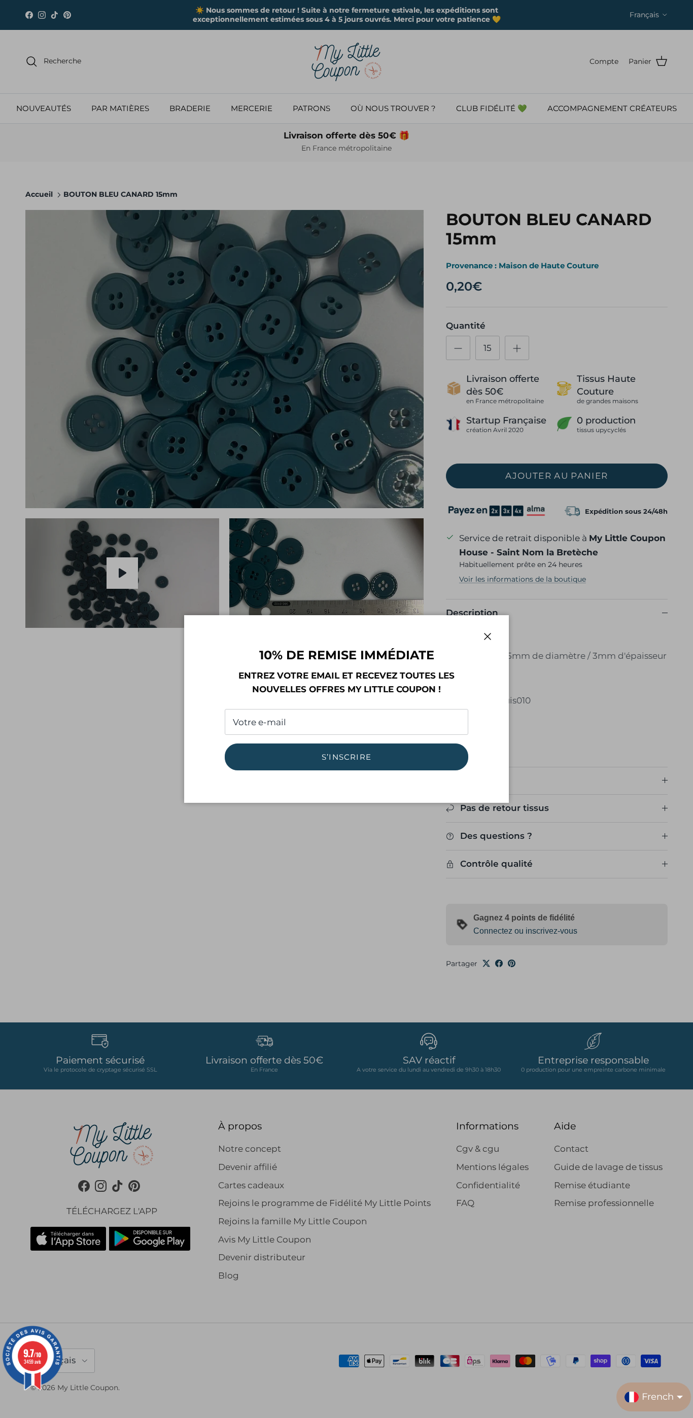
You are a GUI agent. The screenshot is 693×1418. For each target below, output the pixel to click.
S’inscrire (346, 757)
